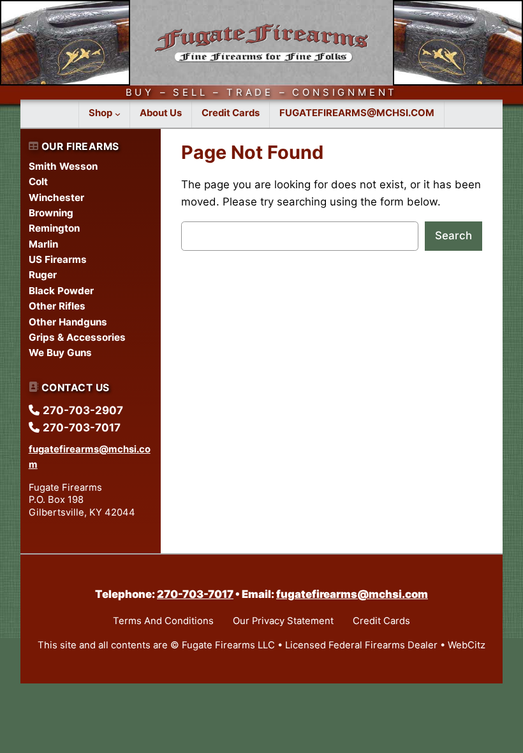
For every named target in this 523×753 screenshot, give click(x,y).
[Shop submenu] (118, 114)
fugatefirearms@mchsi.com (352, 594)
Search (453, 235)
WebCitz (466, 645)
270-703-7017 (195, 594)
